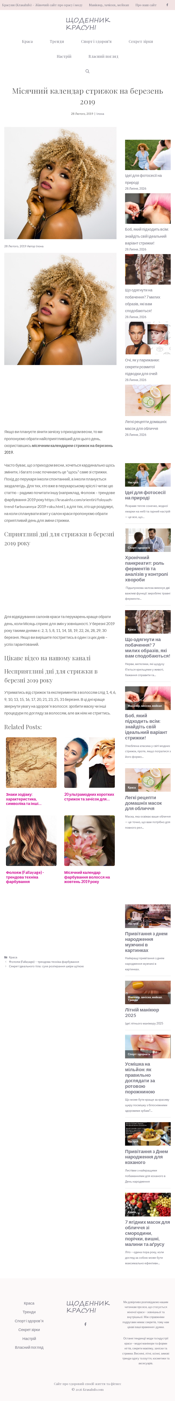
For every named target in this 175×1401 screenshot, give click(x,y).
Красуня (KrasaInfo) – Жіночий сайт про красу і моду (42, 5)
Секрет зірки (141, 41)
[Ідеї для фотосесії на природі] (148, 156)
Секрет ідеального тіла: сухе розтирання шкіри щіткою (46, 966)
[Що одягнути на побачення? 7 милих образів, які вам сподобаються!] (148, 270)
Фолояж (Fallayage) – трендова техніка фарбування (44, 961)
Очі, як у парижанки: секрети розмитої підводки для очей (142, 367)
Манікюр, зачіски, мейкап (109, 5)
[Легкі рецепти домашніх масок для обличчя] (148, 401)
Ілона (100, 113)
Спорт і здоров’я (96, 41)
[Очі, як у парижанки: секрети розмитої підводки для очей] (148, 339)
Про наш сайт (146, 5)
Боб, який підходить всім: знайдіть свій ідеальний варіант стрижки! (147, 236)
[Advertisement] (60, 396)
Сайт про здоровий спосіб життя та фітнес (87, 1384)
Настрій (64, 56)
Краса (27, 41)
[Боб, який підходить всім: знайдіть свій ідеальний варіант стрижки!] (148, 209)
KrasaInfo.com (93, 1389)
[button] (87, 71)
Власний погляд (103, 56)
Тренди (57, 41)
